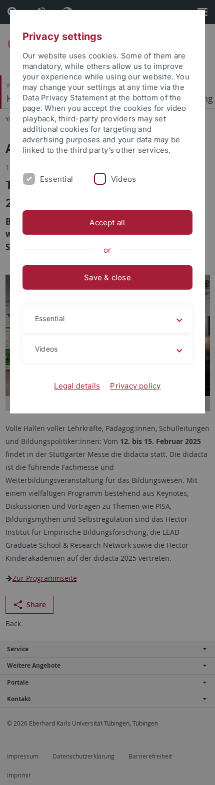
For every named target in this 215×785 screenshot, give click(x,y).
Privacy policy (135, 386)
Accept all (107, 222)
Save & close (107, 277)
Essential (56, 179)
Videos (123, 179)
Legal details (77, 386)
